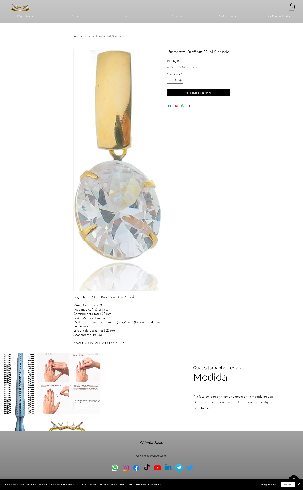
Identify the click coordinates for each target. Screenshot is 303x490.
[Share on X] (189, 106)
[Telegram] (179, 468)
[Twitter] (190, 468)
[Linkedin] (168, 468)
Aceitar (288, 484)
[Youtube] (158, 468)
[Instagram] (126, 468)
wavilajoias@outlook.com (151, 455)
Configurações (268, 484)
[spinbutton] (175, 80)
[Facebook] (136, 468)
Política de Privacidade (148, 484)
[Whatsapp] (115, 468)
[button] (292, 6)
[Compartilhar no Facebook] (169, 106)
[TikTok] (147, 468)
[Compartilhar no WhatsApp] (183, 106)
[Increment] (181, 80)
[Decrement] (170, 80)
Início (76, 36)
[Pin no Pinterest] (176, 106)
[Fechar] (299, 484)
